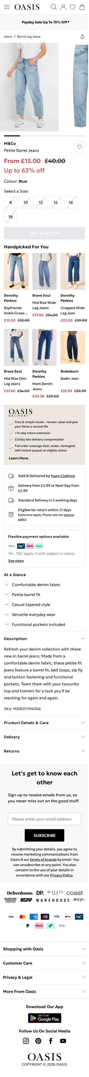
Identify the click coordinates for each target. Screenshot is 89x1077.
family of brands (43, 859)
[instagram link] (26, 1041)
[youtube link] (63, 1041)
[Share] (82, 36)
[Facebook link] (51, 1041)
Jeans (8, 36)
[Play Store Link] (44, 1018)
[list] (44, 89)
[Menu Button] (7, 7)
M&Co (10, 143)
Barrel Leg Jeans (29, 36)
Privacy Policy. (61, 875)
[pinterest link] (38, 1041)
